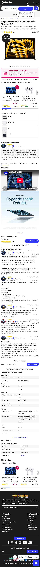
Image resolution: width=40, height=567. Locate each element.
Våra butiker (30, 516)
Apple (3, 19)
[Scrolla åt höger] (37, 92)
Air (18, 19)
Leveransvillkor (6, 518)
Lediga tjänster (31, 522)
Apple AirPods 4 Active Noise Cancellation (29, 98)
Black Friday (5, 531)
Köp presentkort (32, 527)
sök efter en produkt (31, 79)
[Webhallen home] (6, 2)
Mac (7, 19)
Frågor (21, 163)
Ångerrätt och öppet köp (9, 522)
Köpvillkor (4, 516)
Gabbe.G (9, 321)
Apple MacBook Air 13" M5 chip (11, 98)
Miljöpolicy (30, 520)
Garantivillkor (5, 520)
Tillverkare (30, 524)
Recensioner (13, 163)
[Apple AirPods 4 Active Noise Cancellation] (29, 90)
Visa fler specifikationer (20, 437)
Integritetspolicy (6, 527)
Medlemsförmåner (32, 529)
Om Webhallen (31, 518)
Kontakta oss (20, 538)
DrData (8, 278)
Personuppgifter (6, 525)
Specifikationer (31, 163)
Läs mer (20, 233)
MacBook (12, 19)
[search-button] (36, 8)
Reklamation (5, 524)
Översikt (4, 163)
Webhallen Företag (32, 525)
